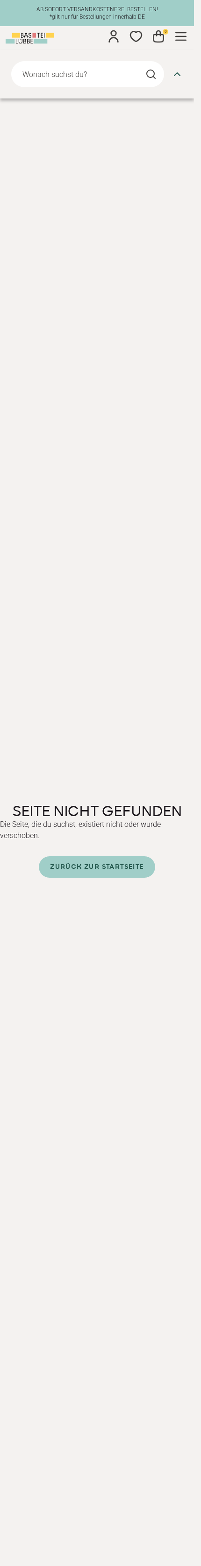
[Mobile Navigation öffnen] (180, 36)
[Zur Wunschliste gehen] (136, 36)
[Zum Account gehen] (113, 36)
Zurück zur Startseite (97, 867)
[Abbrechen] (177, 74)
